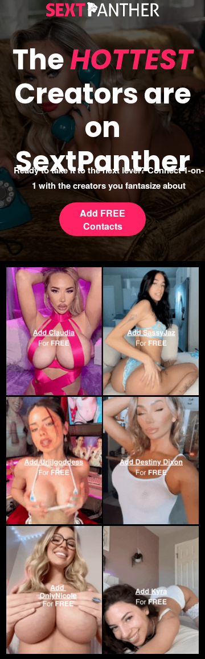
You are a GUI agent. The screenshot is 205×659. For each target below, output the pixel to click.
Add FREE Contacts (102, 219)
